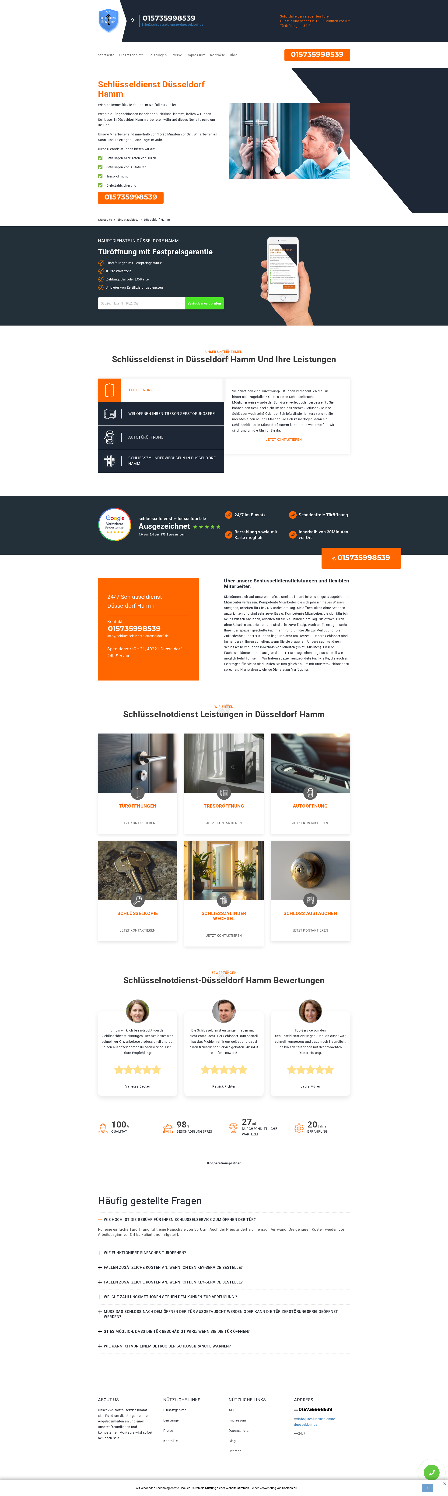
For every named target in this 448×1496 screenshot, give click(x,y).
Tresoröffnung (224, 805)
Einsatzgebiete (131, 55)
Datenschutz (238, 1430)
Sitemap (235, 1451)
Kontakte (217, 55)
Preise (177, 55)
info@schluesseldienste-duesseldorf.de (172, 24)
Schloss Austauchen (310, 913)
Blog (233, 55)
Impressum (196, 55)
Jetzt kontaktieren (284, 439)
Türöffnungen (138, 805)
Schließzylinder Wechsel (224, 916)
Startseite (106, 55)
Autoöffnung (310, 805)
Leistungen (157, 55)
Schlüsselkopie (137, 913)
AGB (232, 1410)
